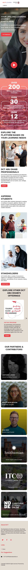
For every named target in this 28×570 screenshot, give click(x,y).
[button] (1, 318)
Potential (3, 565)
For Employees (6, 34)
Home (3, 549)
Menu (5, 5)
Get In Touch (5, 284)
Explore (4, 185)
